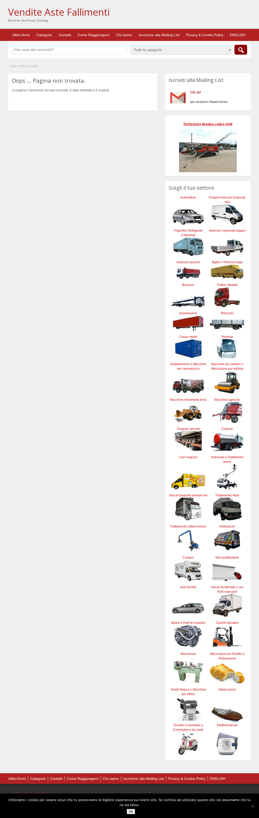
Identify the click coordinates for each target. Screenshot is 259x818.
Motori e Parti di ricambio (188, 623)
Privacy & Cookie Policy (204, 35)
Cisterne (227, 429)
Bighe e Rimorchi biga (227, 262)
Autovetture (188, 197)
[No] (252, 805)
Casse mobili (188, 337)
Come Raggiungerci (94, 35)
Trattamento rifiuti (227, 495)
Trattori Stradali (227, 285)
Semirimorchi (188, 313)
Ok (131, 811)
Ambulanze (227, 526)
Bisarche (188, 285)
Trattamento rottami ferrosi (188, 526)
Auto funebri (188, 587)
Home (13, 66)
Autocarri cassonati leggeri (227, 230)
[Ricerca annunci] (240, 50)
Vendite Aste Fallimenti (59, 11)
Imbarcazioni (227, 689)
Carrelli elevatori (227, 623)
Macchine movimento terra (188, 400)
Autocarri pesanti (188, 262)
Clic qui (195, 92)
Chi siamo (124, 35)
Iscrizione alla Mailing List (159, 35)
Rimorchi (227, 313)
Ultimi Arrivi (21, 35)
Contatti (65, 35)
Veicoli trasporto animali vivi (188, 495)
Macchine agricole (227, 400)
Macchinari (188, 654)
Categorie (44, 35)
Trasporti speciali (188, 429)
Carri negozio (188, 457)
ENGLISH (237, 35)
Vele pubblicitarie (227, 557)
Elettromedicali (227, 725)
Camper (188, 557)
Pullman (227, 337)
